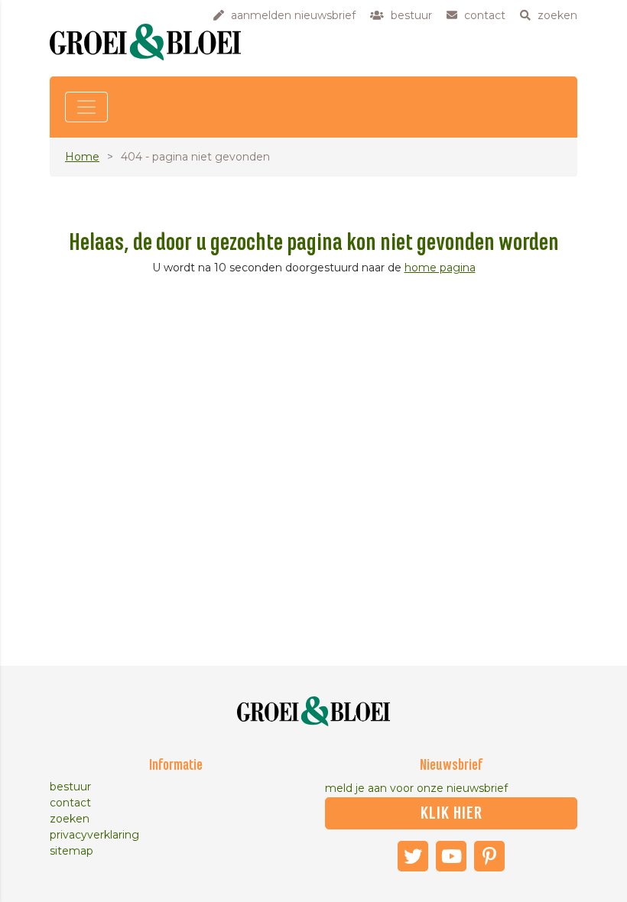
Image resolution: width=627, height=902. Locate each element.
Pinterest (489, 856)
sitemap (71, 851)
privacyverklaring (94, 835)
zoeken (69, 819)
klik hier (451, 813)
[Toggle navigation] (86, 107)
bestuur (70, 786)
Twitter (413, 856)
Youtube (451, 856)
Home (82, 157)
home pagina (440, 267)
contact (70, 803)
